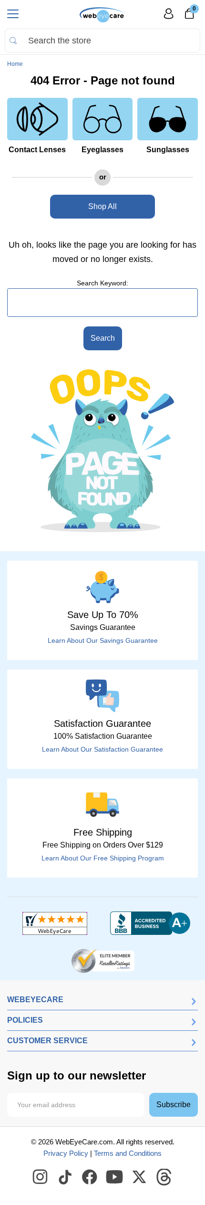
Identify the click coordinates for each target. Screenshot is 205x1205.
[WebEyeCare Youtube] (114, 1177)
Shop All (102, 206)
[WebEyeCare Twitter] (139, 1177)
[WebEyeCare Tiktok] (65, 1177)
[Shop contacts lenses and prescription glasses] (102, 14)
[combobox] (102, 40)
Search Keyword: (102, 283)
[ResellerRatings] (102, 960)
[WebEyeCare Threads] (164, 1177)
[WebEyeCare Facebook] (90, 1177)
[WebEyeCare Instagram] (40, 1177)
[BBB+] (150, 923)
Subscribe (173, 1104)
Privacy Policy (65, 1153)
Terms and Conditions (128, 1153)
